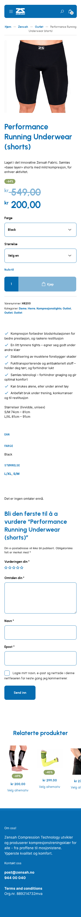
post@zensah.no (19, 872)
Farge (8, 218)
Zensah (23, 26)
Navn (9, 621)
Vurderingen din (16, 562)
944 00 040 (15, 878)
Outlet (39, 26)
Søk (61, 11)
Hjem (8, 26)
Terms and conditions (23, 888)
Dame (23, 308)
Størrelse (10, 244)
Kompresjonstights (49, 308)
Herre (31, 308)
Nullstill (9, 269)
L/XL (8, 474)
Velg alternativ (17, 790)
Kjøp (50, 284)
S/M (16, 474)
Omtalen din (14, 578)
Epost (9, 647)
